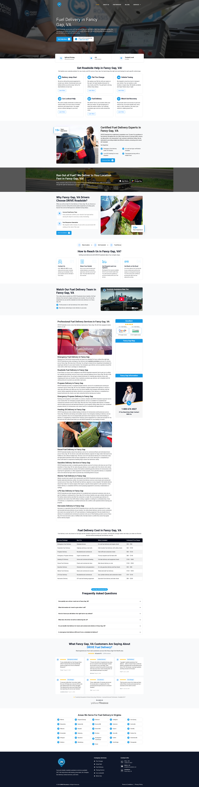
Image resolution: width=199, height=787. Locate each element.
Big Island (80, 737)
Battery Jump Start (69, 77)
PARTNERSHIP (117, 4)
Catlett (114, 737)
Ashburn (62, 742)
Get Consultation (62, 233)
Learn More (62, 90)
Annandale (63, 733)
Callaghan (115, 719)
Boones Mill (98, 724)
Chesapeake (133, 742)
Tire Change (99, 761)
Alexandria (63, 724)
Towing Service (100, 770)
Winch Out (99, 776)
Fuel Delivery (97, 99)
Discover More (106, 160)
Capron (114, 728)
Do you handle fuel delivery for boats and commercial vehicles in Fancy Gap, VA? (82, 626)
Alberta (62, 719)
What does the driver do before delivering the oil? (73, 619)
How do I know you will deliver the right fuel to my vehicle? (75, 613)
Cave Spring (133, 719)
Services (136, 4)
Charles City (133, 733)
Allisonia (62, 728)
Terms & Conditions (127, 784)
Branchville (98, 728)
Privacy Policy (139, 784)
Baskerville (80, 724)
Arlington (62, 737)
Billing (127, 4)
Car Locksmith (100, 773)
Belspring (80, 733)
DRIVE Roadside (64, 784)
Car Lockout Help (69, 99)
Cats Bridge (115, 742)
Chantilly (132, 728)
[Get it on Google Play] (137, 181)
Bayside (80, 728)
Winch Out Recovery (129, 99)
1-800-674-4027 (103, 183)
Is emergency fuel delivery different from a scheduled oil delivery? (78, 632)
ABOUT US (106, 4)
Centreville (132, 724)
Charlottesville (133, 737)
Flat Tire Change (98, 77)
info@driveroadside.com (130, 767)
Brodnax (97, 733)
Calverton (115, 724)
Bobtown (97, 719)
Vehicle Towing (127, 77)
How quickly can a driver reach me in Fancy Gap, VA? (73, 601)
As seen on (99, 700)
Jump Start (99, 764)
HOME (97, 4)
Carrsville (115, 733)
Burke (96, 744)
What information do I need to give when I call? (72, 607)
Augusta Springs (82, 719)
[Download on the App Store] (124, 181)
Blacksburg (80, 742)
